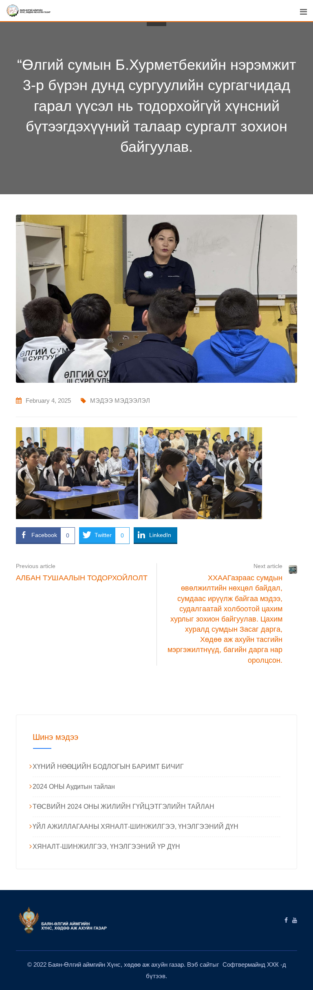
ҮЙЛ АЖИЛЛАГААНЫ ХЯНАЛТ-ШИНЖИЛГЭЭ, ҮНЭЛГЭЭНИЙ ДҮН (135, 826)
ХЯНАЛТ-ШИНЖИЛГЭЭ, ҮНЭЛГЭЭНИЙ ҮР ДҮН (106, 846)
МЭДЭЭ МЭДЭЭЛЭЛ (120, 400)
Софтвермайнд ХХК (251, 964)
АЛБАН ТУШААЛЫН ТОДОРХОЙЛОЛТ (82, 578)
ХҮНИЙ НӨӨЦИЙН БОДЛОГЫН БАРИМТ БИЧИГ (108, 766)
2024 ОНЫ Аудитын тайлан (74, 786)
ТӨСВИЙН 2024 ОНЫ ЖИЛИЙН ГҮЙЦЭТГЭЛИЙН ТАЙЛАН (123, 806)
